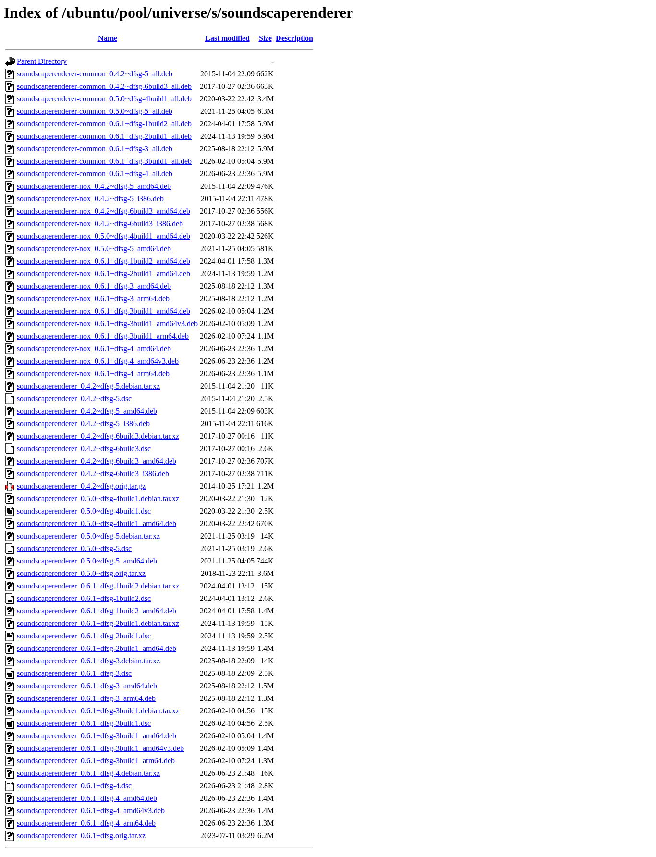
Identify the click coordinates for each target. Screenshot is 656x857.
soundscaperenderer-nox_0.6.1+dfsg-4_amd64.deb (94, 348)
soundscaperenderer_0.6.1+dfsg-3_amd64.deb (87, 686)
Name (107, 38)
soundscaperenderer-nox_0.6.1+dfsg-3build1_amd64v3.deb (107, 323)
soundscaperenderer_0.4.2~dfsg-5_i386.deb (83, 423)
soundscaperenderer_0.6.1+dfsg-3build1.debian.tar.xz (98, 711)
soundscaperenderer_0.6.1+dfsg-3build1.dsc (84, 723)
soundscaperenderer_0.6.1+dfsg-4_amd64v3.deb (91, 811)
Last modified (227, 38)
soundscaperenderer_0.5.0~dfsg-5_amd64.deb (87, 561)
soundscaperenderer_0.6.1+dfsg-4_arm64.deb (86, 823)
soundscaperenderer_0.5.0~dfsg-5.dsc (74, 548)
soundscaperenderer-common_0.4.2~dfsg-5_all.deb (94, 74)
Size (265, 38)
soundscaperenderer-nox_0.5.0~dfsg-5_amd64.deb (94, 249)
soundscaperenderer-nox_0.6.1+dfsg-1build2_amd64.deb (103, 261)
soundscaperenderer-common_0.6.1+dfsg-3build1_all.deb (104, 161)
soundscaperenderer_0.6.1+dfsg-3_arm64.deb (86, 698)
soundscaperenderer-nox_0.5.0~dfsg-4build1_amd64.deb (103, 236)
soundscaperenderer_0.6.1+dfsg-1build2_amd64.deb (96, 611)
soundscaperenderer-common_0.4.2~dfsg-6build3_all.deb (104, 86)
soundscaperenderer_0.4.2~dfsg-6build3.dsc (84, 448)
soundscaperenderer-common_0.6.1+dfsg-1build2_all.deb (104, 124)
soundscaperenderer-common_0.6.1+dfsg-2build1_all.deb (104, 136)
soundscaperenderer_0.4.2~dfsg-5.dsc (74, 398)
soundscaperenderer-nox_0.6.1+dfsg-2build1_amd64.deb (103, 273)
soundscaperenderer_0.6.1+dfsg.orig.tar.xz (81, 836)
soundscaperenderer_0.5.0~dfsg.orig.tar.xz (81, 573)
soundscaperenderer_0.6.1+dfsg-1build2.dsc (84, 598)
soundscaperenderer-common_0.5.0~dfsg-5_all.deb (94, 111)
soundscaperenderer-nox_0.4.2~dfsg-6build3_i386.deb (100, 224)
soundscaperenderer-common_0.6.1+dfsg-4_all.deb (94, 174)
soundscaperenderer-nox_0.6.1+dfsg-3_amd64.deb (94, 286)
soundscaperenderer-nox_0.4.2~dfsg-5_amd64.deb (94, 186)
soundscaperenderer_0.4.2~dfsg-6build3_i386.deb (93, 473)
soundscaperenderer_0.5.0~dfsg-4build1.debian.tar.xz (98, 498)
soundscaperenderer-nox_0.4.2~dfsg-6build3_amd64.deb (103, 211)
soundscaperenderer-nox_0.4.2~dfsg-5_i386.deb (90, 199)
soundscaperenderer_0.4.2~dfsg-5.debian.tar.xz (88, 386)
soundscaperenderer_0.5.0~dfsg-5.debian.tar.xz (88, 536)
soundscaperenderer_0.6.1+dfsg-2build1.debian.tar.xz (98, 623)
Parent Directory (42, 61)
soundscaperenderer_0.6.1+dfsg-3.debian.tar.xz (88, 661)
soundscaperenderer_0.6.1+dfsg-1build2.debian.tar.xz (98, 586)
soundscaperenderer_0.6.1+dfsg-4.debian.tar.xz (88, 773)
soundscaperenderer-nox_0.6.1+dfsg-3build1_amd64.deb (103, 311)
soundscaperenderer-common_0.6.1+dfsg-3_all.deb (94, 149)
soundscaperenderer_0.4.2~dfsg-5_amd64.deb (87, 411)
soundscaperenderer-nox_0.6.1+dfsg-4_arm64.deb (93, 373)
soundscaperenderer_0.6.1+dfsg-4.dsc (74, 786)
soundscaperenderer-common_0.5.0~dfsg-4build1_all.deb (104, 99)
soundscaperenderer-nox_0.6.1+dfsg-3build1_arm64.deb (103, 336)
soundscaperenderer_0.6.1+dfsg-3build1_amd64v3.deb (100, 748)
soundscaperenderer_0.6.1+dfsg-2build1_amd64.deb (96, 648)
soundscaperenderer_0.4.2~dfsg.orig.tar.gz (81, 486)
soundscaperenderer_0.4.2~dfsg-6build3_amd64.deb (96, 461)
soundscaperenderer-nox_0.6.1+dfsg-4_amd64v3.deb (98, 361)
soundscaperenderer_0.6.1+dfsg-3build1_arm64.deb (96, 761)
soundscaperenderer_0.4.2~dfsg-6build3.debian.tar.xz (98, 436)
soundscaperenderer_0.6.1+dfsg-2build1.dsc (84, 636)
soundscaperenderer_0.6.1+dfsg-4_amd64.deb (87, 798)
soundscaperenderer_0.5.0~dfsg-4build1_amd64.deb (96, 523)
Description (294, 38)
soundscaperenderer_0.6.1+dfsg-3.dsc (74, 673)
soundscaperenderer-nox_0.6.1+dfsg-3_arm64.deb (93, 298)
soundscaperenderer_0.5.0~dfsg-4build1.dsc (84, 511)
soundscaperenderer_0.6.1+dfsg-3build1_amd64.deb (96, 736)
